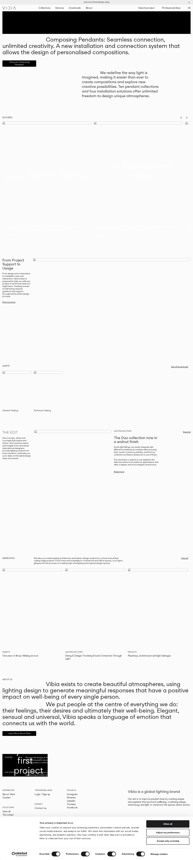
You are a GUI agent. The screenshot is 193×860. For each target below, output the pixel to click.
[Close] (189, 2)
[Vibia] (9, 8)
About (89, 7)
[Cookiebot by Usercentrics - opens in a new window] (19, 854)
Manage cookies (159, 854)
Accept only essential (168, 841)
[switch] (85, 854)
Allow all (167, 824)
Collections (45, 7)
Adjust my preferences (168, 832)
